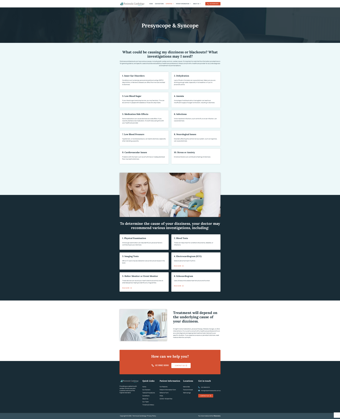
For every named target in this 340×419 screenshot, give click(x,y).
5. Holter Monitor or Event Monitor (140, 276)
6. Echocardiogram (183, 276)
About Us (196, 4)
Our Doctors (159, 4)
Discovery (217, 416)
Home (151, 4)
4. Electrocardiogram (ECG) (188, 256)
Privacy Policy (151, 416)
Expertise (169, 4)
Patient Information (182, 4)
